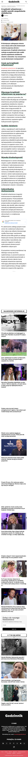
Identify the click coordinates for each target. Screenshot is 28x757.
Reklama (10, 751)
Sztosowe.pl (9, 753)
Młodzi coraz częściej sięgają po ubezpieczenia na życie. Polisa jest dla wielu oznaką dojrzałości (12, 434)
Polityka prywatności (22, 751)
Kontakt (6, 751)
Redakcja (6, 15)
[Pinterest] (13, 743)
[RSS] (17, 743)
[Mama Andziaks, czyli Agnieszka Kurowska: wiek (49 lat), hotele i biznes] (14, 670)
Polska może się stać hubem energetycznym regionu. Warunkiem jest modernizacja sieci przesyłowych (13, 410)
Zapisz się (14, 629)
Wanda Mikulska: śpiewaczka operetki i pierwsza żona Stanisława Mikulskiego (12, 658)
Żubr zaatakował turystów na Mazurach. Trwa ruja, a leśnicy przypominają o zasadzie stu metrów (13, 359)
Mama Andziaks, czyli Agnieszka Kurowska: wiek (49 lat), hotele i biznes (12, 681)
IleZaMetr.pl (19, 753)
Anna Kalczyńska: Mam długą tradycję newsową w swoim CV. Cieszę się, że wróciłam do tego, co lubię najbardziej (12, 533)
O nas (2, 751)
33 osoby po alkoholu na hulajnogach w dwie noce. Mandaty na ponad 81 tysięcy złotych (13, 334)
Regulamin (15, 751)
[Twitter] (14, 747)
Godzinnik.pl (3, 5)
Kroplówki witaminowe (8, 68)
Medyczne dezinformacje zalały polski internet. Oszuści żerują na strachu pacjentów (12, 459)
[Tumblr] (24, 743)
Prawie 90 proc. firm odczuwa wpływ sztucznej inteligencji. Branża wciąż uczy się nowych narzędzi (13, 483)
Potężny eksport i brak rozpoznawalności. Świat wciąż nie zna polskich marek (13, 556)
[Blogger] (3, 743)
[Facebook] (6, 743)
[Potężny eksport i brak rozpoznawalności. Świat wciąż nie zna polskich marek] (14, 545)
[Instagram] (10, 743)
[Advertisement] (14, 286)
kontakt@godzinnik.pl (20, 734)
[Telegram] (20, 743)
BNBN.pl (13, 753)
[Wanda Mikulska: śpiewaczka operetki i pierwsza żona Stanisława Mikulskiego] (14, 647)
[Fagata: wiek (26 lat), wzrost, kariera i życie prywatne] (14, 693)
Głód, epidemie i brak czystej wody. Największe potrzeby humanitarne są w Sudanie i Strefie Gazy (13, 508)
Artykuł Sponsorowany (11, 5)
